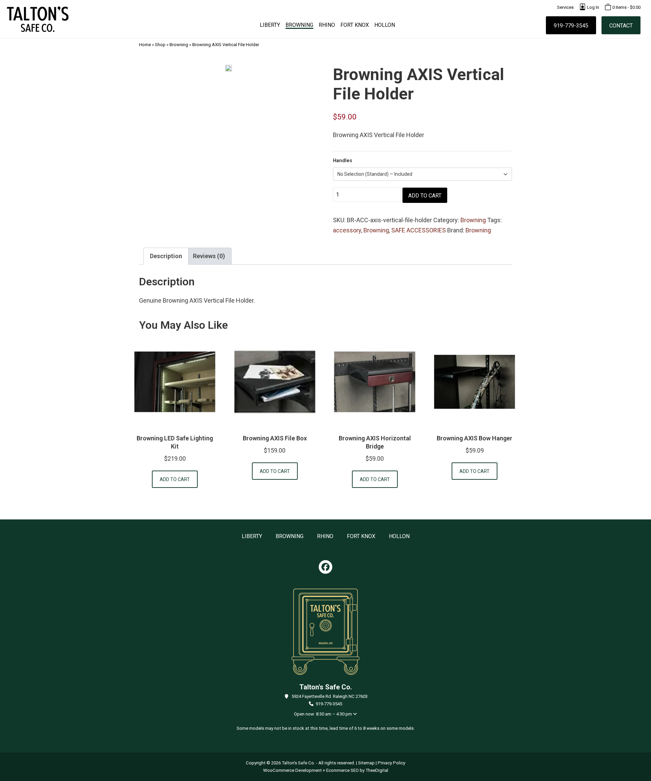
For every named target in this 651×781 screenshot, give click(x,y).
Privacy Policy (391, 762)
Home (145, 44)
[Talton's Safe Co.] (37, 19)
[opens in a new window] (325, 566)
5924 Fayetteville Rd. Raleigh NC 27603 (330, 696)
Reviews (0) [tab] (209, 256)
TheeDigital (377, 770)
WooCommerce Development (292, 770)
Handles (342, 161)
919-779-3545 (329, 703)
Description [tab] (166, 256)
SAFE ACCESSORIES (418, 230)
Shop (160, 44)
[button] (175, 479)
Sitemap (366, 762)
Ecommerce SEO (342, 770)
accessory (347, 230)
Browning (179, 44)
